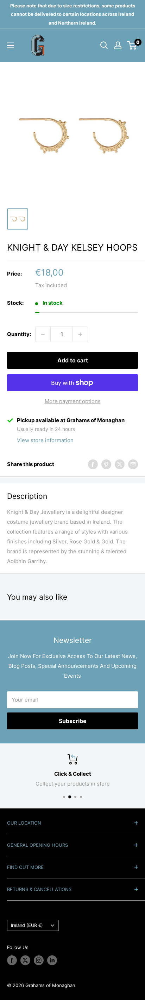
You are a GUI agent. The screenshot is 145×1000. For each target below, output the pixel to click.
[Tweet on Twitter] (120, 464)
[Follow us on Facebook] (12, 960)
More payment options (73, 401)
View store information (45, 440)
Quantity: (19, 334)
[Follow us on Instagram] (39, 960)
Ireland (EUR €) (27, 925)
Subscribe (73, 720)
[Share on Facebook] (93, 464)
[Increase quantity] (80, 334)
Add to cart (72, 360)
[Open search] (104, 45)
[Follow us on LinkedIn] (52, 960)
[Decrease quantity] (43, 334)
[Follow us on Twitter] (25, 960)
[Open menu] (10, 45)
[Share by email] (133, 464)
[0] (132, 45)
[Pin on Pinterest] (106, 464)
